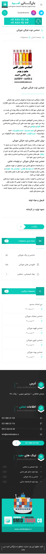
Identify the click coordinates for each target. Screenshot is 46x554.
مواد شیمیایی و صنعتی (30, 467)
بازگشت (34, 226)
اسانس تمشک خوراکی (33, 316)
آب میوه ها (30, 168)
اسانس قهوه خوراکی (34, 328)
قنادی (23, 168)
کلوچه (8, 168)
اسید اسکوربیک (18, 130)
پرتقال (42, 154)
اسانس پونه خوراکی (34, 352)
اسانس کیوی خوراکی (34, 340)
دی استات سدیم (36, 304)
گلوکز (38, 126)
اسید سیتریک (28, 130)
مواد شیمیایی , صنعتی (20, 274)
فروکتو (33, 126)
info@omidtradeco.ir (10, 434)
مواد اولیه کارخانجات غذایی (29, 481)
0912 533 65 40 (8, 429)
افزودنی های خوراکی (20, 264)
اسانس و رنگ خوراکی (20, 255)
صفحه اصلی (36, 37)
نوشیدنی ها (15, 168)
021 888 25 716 (19, 22)
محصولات (24, 37)
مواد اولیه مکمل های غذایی (29, 471)
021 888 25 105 (19, 19)
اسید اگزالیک (31, 133)
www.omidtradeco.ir (23, 529)
